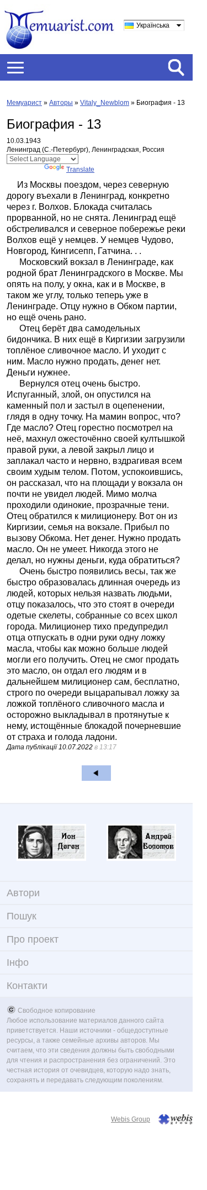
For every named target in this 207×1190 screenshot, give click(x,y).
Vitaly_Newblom (104, 103)
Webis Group (130, 1119)
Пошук (21, 916)
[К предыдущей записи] (96, 773)
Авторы (61, 103)
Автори (23, 892)
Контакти (27, 985)
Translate (80, 169)
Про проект (33, 939)
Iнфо (18, 962)
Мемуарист (24, 103)
